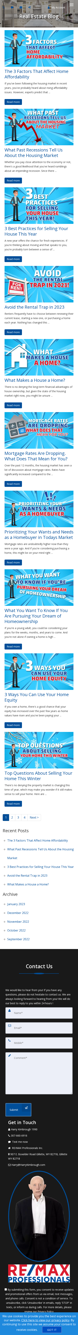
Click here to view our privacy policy (45, 1320)
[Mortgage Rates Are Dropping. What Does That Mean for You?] (39, 430)
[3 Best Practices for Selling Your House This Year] (39, 205)
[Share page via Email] (29, 7)
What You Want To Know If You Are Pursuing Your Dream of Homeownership (36, 616)
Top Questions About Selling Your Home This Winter (38, 775)
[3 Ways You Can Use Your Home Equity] (39, 671)
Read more (13, 102)
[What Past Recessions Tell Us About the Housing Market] (39, 127)
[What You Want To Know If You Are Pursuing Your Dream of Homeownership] (39, 587)
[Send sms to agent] (12, 7)
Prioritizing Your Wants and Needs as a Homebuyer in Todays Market (39, 534)
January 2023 (16, 904)
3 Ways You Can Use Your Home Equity (37, 697)
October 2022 (16, 930)
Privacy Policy (46, 1311)
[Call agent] (4, 7)
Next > (34, 817)
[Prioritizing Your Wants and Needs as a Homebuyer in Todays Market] (39, 509)
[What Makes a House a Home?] (39, 357)
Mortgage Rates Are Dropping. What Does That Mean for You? (36, 455)
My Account (58, 7)
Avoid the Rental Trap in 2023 (34, 307)
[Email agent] (21, 7)
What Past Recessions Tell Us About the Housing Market (34, 152)
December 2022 (17, 913)
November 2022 (18, 922)
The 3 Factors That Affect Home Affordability (36, 74)
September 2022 (18, 939)
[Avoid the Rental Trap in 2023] (39, 284)
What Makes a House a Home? (35, 380)
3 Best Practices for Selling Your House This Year (36, 231)
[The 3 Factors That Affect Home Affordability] (39, 48)
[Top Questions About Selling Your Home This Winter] (39, 750)
